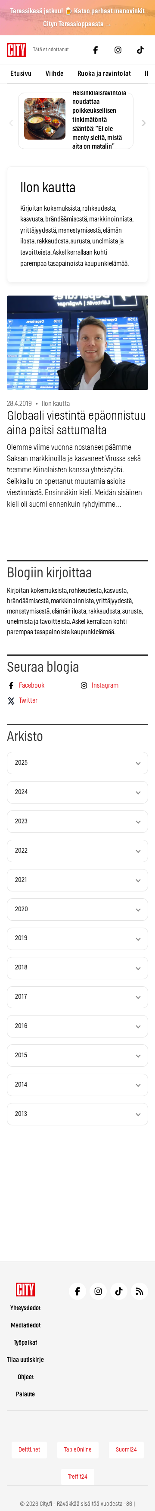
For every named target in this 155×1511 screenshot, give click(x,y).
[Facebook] (95, 50)
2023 (21, 821)
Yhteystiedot (25, 1308)
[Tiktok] (140, 50)
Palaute (25, 1394)
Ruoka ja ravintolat (104, 73)
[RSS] (139, 1291)
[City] (25, 1289)
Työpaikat (25, 1343)
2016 (21, 1026)
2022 (21, 850)
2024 (21, 792)
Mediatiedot (25, 1325)
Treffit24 (77, 1477)
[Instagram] (118, 50)
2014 (21, 1084)
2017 (21, 997)
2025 (21, 763)
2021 (21, 880)
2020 (21, 909)
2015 (21, 1055)
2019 (21, 938)
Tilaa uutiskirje (25, 1360)
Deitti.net (29, 1450)
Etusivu (21, 73)
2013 (21, 1114)
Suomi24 (126, 1450)
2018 (21, 967)
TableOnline (78, 1450)
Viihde (55, 73)
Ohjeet (26, 1377)
